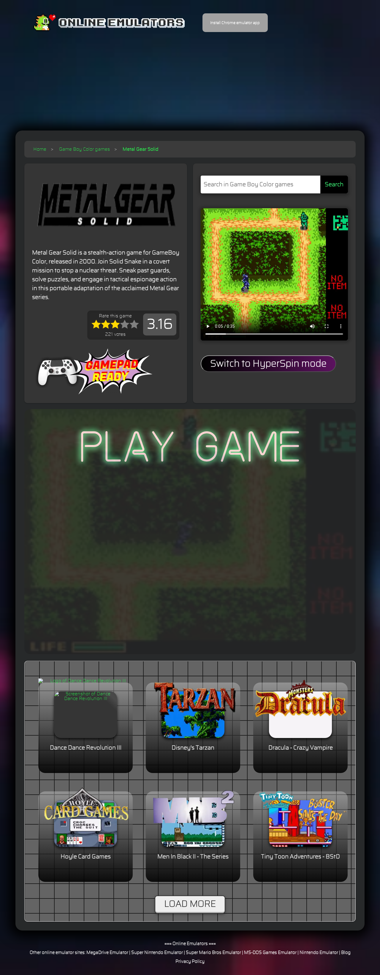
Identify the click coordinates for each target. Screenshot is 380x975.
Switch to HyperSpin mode (268, 363)
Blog (346, 952)
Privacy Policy (190, 961)
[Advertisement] (190, 77)
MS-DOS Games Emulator (270, 952)
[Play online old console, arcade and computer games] (100, 22)
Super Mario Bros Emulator (213, 952)
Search (334, 184)
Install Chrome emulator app (235, 23)
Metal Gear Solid (141, 149)
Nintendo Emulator (319, 952)
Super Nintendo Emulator (157, 952)
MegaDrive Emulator (107, 952)
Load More (190, 904)
